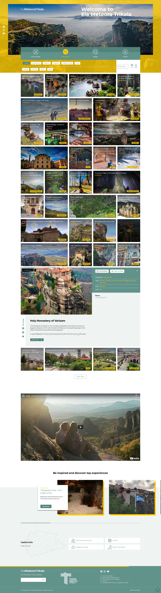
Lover (43, 69)
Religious (127, 280)
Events (125, 57)
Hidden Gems (67, 63)
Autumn (102, 280)
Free (77, 63)
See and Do (66, 57)
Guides (95, 57)
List (132, 67)
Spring (133, 280)
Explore (56, 63)
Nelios (138, 590)
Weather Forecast (82, 547)
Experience (36, 63)
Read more (45, 506)
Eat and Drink (35, 57)
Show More (80, 376)
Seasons (46, 63)
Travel (26, 63)
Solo (50, 69)
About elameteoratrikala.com (110, 577)
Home (115, 1)
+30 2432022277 (101, 297)
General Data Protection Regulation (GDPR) (115, 582)
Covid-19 (115, 540)
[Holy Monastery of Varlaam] (128, 230)
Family (25, 69)
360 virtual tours (105, 1)
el (139, 1)
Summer (102, 282)
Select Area (121, 66)
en (136, 1)
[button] (36, 522)
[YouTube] (4, 33)
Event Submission (107, 576)
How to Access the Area (84, 540)
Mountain (119, 280)
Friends (34, 69)
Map (135, 67)
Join (43, 580)
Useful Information (118, 547)
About (121, 1)
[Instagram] (4, 30)
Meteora (102, 286)
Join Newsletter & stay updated (31, 575)
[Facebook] (4, 27)
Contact (128, 1)
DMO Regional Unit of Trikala (110, 579)
